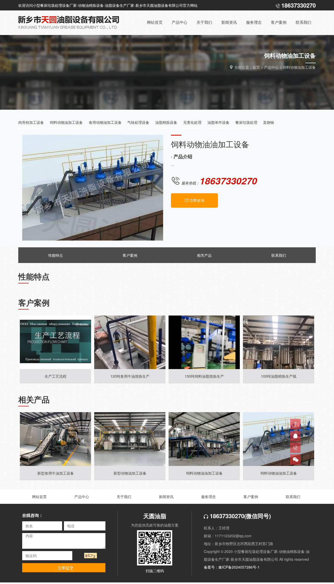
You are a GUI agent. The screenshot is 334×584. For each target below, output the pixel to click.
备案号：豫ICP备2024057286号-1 (232, 567)
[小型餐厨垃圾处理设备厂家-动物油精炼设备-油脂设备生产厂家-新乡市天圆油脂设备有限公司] (73, 23)
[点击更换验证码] (90, 555)
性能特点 (55, 255)
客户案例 (130, 255)
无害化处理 (192, 122)
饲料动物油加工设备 (299, 67)
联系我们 (278, 255)
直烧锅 (268, 122)
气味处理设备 (138, 122)
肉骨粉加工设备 (31, 122)
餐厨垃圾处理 (246, 122)
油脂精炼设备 (166, 122)
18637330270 (226, 516)
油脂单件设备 (218, 122)
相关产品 (204, 255)
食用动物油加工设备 (105, 122)
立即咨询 (197, 200)
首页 (256, 67)
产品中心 (271, 67)
